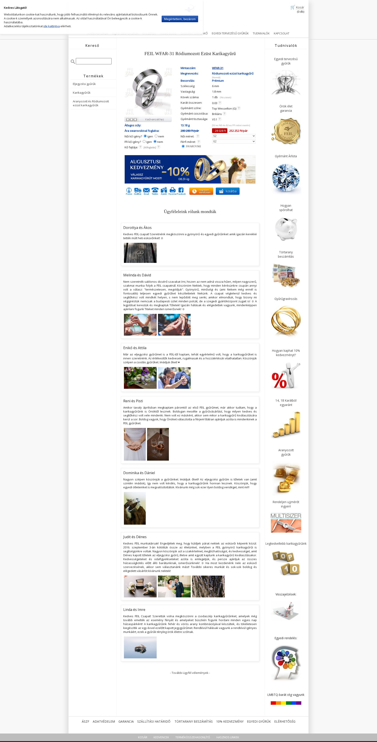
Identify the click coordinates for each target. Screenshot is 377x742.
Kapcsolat (281, 33)
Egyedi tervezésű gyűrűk (230, 33)
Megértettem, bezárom (180, 19)
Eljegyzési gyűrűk (84, 84)
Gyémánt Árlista (286, 156)
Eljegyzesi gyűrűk (125, 33)
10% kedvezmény (229, 721)
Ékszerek (149, 33)
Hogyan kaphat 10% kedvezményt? (286, 352)
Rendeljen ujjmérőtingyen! (286, 504)
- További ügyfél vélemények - (190, 673)
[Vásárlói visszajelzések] (286, 620)
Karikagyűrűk (98, 33)
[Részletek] (225, 97)
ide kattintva (51, 26)
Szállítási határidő (153, 721)
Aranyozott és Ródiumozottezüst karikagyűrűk (91, 103)
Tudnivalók (261, 33)
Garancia (126, 721)
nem (161, 136)
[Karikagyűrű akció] (190, 182)
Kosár (300, 7)
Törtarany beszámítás (194, 721)
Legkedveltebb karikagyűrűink (286, 543)
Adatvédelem (104, 721)
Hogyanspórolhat (286, 207)
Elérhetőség (284, 721)
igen (150, 136)
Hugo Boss (168, 33)
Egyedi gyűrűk (259, 721)
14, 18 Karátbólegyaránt (285, 402)
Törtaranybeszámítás (286, 254)
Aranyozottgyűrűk (286, 452)
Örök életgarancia (285, 108)
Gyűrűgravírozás (285, 299)
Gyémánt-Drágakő (194, 33)
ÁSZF (85, 721)
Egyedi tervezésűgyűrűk (286, 61)
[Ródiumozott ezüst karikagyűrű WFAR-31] (148, 114)
